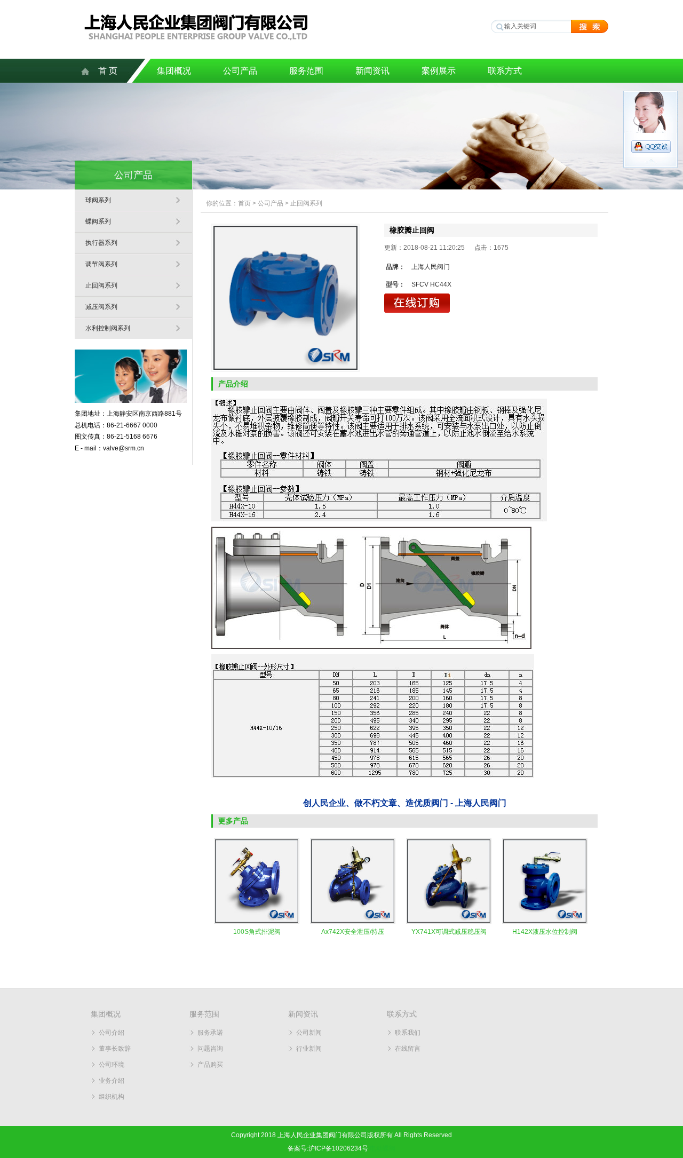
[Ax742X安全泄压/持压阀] (352, 921)
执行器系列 (101, 243)
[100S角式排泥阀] (256, 921)
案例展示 (439, 70)
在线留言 (407, 1048)
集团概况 (174, 70)
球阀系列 (98, 200)
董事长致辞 (115, 1048)
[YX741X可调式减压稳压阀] (448, 921)
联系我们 (407, 1032)
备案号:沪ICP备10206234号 (328, 1148)
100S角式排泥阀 (257, 931)
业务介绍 (111, 1080)
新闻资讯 (372, 70)
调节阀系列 (101, 264)
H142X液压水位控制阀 (544, 931)
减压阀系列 (101, 307)
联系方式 (505, 70)
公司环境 (111, 1064)
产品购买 (210, 1064)
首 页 (107, 70)
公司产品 (240, 70)
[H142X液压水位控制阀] (544, 921)
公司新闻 (309, 1032)
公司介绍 (111, 1032)
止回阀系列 (101, 285)
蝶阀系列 (98, 221)
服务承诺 (210, 1032)
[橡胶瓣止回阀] (285, 298)
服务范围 (306, 70)
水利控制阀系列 (107, 328)
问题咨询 (210, 1048)
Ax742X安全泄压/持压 (352, 931)
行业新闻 (309, 1048)
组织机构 (111, 1096)
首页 (244, 203)
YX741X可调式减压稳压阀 (449, 931)
